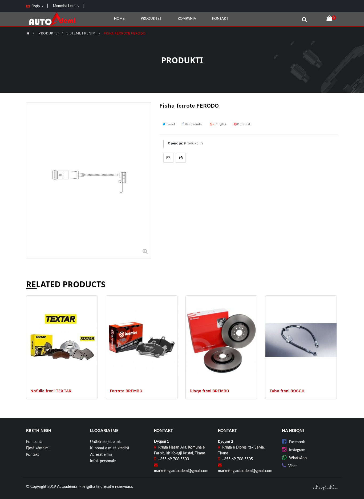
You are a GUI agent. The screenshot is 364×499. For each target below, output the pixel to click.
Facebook (297, 442)
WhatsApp (298, 458)
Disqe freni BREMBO (209, 390)
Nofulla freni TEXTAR (50, 390)
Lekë (64, 6)
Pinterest (243, 124)
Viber (292, 466)
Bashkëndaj (193, 124)
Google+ (220, 124)
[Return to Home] (28, 33)
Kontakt (32, 455)
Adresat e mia (101, 455)
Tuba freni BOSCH (286, 390)
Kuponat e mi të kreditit (109, 448)
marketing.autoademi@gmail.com (181, 471)
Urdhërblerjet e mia (106, 442)
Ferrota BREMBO (126, 390)
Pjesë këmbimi (37, 448)
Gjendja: (175, 143)
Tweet (170, 124)
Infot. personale (103, 461)
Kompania (34, 442)
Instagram (297, 450)
